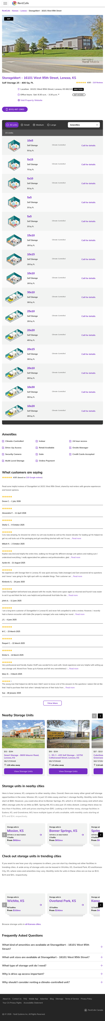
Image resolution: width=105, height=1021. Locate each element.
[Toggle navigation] (5, 3)
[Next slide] (99, 43)
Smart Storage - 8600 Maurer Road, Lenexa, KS (21, 756)
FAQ (25, 999)
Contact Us (17, 999)
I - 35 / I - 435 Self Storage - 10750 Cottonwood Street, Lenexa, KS (66, 756)
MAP (8, 19)
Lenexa (23, 11)
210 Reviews (98, 82)
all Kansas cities (33, 924)
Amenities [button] (75, 125)
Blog (52, 999)
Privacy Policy (86, 999)
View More (52, 703)
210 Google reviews (34, 477)
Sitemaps (59, 999)
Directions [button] (78, 89)
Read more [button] (76, 538)
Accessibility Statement (33, 1003)
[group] (12, 124)
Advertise (44, 999)
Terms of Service (72, 999)
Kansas (15, 11)
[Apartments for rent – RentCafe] (20, 3)
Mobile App (33, 999)
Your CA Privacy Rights (12, 1003)
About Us (6, 999)
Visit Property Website (31, 100)
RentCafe (6, 11)
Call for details (88, 145)
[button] (15, 109)
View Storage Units (23, 771)
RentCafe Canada (95, 1010)
